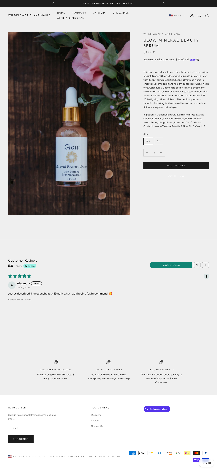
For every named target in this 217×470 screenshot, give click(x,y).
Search (94, 420)
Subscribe (21, 439)
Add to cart (176, 165)
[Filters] (197, 265)
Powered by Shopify (108, 456)
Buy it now (176, 175)
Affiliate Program (71, 18)
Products (79, 13)
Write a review (171, 265)
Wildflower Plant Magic (161, 34)
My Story (99, 13)
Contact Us (97, 426)
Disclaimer (121, 13)
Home (61, 13)
